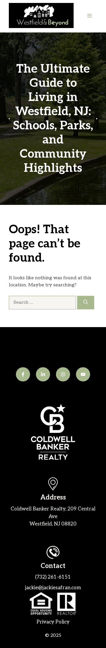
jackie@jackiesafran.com (53, 588)
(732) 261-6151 (53, 577)
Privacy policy (53, 622)
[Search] (85, 302)
